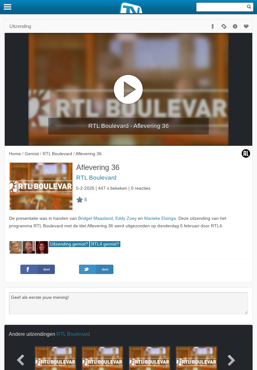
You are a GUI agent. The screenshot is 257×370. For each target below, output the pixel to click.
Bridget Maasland (95, 218)
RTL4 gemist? (105, 244)
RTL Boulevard (96, 177)
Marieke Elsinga (160, 218)
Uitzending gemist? (69, 244)
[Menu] (8, 7)
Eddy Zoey (126, 218)
